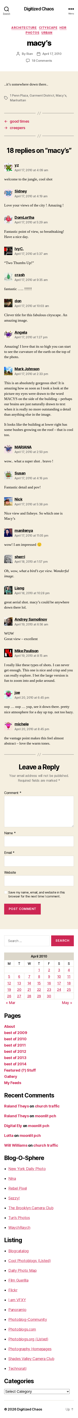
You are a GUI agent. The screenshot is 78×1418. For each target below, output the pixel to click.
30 (49, 996)
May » (67, 1002)
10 (59, 976)
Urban (46, 32)
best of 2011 (15, 1045)
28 (29, 996)
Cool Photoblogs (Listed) (29, 1260)
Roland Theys (16, 1106)
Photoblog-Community (27, 1319)
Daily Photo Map (22, 1270)
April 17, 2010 (51, 54)
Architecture (24, 27)
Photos (32, 32)
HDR (63, 27)
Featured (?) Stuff (20, 1070)
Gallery (10, 1076)
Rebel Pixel (17, 1188)
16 (49, 983)
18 (69, 983)
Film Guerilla (18, 1280)
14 (29, 983)
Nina (12, 1178)
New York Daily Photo (27, 1168)
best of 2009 (15, 1032)
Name (10, 833)
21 (29, 990)
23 (49, 990)
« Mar (10, 1002)
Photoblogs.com (22, 1329)
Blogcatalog (18, 1251)
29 (39, 996)
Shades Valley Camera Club (31, 1358)
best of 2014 (15, 1064)
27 (19, 996)
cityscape (48, 27)
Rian (29, 54)
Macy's (61, 95)
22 (39, 990)
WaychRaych (19, 1227)
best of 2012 (15, 1051)
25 (69, 990)
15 (39, 983)
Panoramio (17, 1309)
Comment (12, 793)
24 (59, 990)
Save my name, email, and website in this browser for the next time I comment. (36, 894)
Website (10, 872)
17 (59, 983)
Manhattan (18, 100)
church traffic (47, 1106)
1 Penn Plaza (19, 95)
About (9, 1026)
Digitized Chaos (39, 9)
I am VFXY (17, 1300)
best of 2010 (15, 1039)
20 (19, 990)
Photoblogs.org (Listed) (28, 1339)
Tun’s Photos (19, 1217)
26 (9, 996)
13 (19, 983)
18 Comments (42, 61)
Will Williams (15, 1145)
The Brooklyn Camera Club (30, 1208)
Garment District (42, 95)
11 (68, 976)
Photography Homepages (29, 1349)
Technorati (17, 1368)
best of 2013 (15, 1058)
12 (9, 983)
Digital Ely (13, 1126)
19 (9, 990)
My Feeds (12, 1083)
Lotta (9, 1135)
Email (9, 853)
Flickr (12, 1290)
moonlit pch (45, 1116)
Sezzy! (14, 1198)
